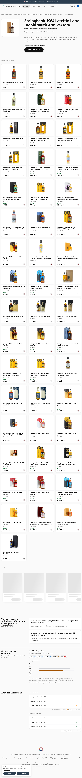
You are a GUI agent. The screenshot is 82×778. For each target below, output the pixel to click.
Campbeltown (62, 626)
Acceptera (23, 773)
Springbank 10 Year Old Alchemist (40, 718)
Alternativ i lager (34, 50)
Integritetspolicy (39, 758)
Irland (33, 6)
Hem (2, 14)
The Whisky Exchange (39, 45)
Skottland (26, 6)
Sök (3, 758)
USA (45, 6)
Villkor (47, 758)
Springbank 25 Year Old (37, 726)
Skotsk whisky (9, 14)
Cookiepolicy (7, 770)
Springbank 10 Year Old (37, 697)
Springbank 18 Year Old (37, 701)
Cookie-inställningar (64, 757)
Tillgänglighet (54, 758)
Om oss (7, 757)
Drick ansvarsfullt (75, 758)
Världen (51, 6)
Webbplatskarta (29, 758)
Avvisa (9, 773)
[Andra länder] (78, 6)
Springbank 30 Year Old (37, 705)
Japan (39, 6)
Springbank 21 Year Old (37, 722)
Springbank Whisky (36, 14)
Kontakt (13, 758)
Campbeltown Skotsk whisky (21, 14)
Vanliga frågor (20, 757)
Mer (57, 6)
